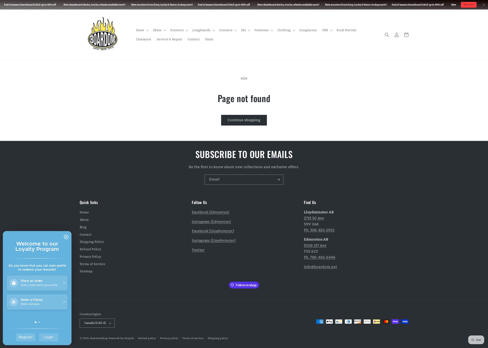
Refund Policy (90, 249)
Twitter (198, 250)
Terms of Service (92, 264)
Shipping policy (218, 338)
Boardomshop (99, 338)
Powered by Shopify (121, 338)
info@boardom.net (320, 267)
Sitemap (86, 271)
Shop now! (469, 5)
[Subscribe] (278, 180)
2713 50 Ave (314, 218)
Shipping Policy (92, 242)
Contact (86, 234)
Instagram (211, 222)
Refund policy (147, 338)
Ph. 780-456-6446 (319, 257)
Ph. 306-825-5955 (319, 230)
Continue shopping (244, 120)
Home (84, 212)
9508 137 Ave (315, 245)
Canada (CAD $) (95, 323)
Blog (83, 227)
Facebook (210, 212)
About (84, 220)
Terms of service (192, 338)
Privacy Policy (91, 256)
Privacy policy (169, 338)
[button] (141, 30)
